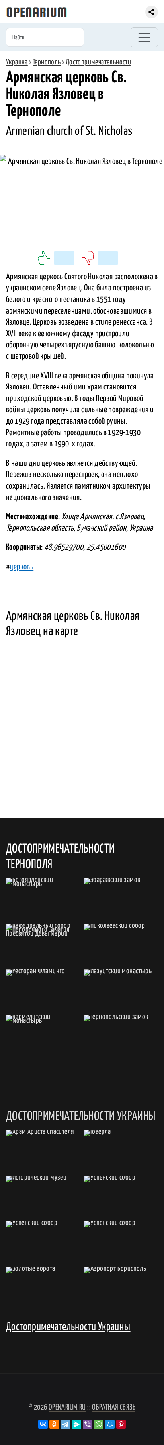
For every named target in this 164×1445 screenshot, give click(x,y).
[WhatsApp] (98, 1424)
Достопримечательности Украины (68, 1327)
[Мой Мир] (110, 1424)
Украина (17, 62)
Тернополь (47, 62)
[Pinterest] (121, 1424)
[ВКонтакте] (43, 1424)
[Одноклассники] (54, 1424)
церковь (21, 567)
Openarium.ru (67, 1407)
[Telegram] (65, 1424)
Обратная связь (113, 1407)
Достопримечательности (98, 62)
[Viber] (87, 1424)
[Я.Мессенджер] (76, 1424)
